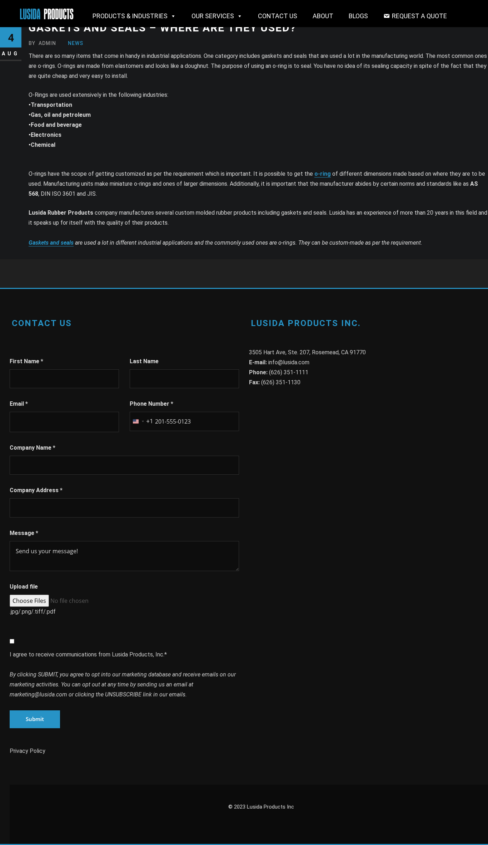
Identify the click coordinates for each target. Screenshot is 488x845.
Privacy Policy (27, 751)
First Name (26, 361)
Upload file (24, 586)
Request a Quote (419, 16)
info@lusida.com (288, 362)
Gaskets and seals (51, 242)
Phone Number (151, 403)
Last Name (144, 361)
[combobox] (141, 421)
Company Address (36, 490)
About (323, 16)
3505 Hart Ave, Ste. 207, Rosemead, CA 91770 (307, 352)
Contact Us (277, 16)
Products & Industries (130, 16)
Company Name (32, 447)
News (75, 43)
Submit (35, 718)
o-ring (322, 173)
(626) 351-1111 (288, 372)
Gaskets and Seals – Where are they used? (162, 27)
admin (42, 43)
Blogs (358, 16)
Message (24, 533)
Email (19, 403)
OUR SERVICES (212, 16)
